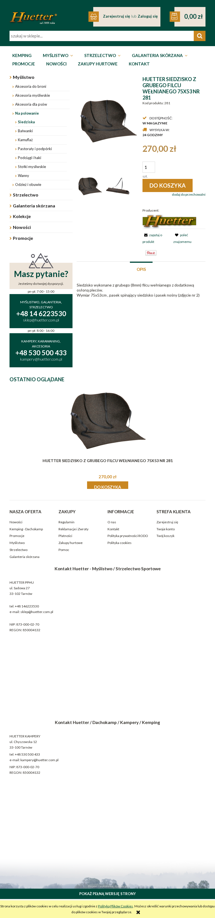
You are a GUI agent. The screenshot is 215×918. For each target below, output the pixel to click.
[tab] (141, 269)
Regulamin (66, 522)
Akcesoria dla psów (31, 104)
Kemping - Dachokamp (26, 529)
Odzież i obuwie (28, 184)
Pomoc (64, 550)
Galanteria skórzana (34, 205)
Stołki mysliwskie (32, 166)
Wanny (23, 175)
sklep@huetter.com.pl (36, 612)
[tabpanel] (141, 290)
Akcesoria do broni (30, 86)
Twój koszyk (165, 536)
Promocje (23, 238)
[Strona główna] (33, 14)
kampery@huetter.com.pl (39, 760)
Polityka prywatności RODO (128, 536)
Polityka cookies (120, 543)
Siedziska (26, 122)
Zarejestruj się (167, 522)
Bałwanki (25, 131)
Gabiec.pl (121, 886)
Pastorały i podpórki (35, 148)
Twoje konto (165, 529)
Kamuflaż (25, 140)
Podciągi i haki (29, 157)
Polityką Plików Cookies (115, 906)
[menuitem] (22, 55)
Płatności (65, 536)
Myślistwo (23, 77)
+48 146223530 (27, 606)
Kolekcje (22, 216)
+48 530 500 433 (27, 754)
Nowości (22, 227)
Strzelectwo (25, 194)
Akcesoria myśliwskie (32, 95)
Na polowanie (27, 113)
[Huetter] (169, 221)
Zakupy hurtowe (71, 543)
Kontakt (113, 529)
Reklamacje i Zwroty (73, 529)
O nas (112, 522)
